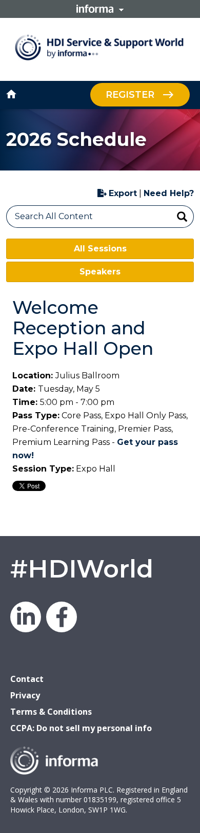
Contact (27, 679)
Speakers (100, 271)
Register (130, 94)
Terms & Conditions (51, 711)
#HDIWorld (81, 569)
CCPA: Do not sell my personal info (81, 728)
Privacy (25, 695)
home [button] (11, 94)
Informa (100, 9)
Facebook (61, 617)
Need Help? (169, 193)
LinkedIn (25, 617)
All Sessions (100, 248)
